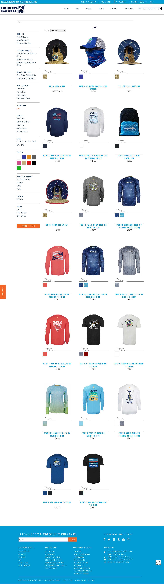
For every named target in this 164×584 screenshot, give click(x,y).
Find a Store (106, 2)
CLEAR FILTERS (28, 226)
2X (29, 141)
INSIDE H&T (129, 8)
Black (34, 162)
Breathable (20, 118)
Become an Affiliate (82, 568)
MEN (77, 8)
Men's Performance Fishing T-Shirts (27, 54)
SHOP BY (114, 8)
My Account (121, 2)
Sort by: (47, 30)
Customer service (139, 2)
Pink (19, 162)
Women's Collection (24, 43)
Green (19, 168)
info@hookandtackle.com (118, 562)
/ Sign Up (92, 2)
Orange (29, 157)
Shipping (22, 554)
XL (26, 141)
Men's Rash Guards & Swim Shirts (26, 63)
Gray (34, 157)
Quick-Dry (20, 125)
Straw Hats (21, 88)
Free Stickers (24, 565)
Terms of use (68, 581)
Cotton (19, 189)
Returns (22, 557)
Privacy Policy (80, 581)
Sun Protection (22, 131)
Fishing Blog (79, 557)
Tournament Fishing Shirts (56, 565)
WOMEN (89, 8)
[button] (3, 292)
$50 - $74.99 (21, 215)
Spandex (20, 182)
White (19, 157)
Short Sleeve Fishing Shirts (26, 75)
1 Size (34, 141)
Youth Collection (23, 36)
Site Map (91, 581)
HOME (66, 8)
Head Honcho (21, 95)
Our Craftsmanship (82, 554)
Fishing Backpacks (23, 98)
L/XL (22, 145)
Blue (24, 157)
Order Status (24, 552)
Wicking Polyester (23, 179)
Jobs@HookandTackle (83, 571)
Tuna (18, 108)
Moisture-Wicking (23, 121)
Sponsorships (79, 560)
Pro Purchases (51, 568)
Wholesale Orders (81, 574)
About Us (77, 552)
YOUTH (101, 8)
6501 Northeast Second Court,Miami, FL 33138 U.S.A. (120, 553)
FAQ (20, 560)
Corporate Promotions (54, 563)
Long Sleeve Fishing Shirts (26, 78)
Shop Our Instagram (53, 560)
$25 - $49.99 (21, 212)
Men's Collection (23, 40)
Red (29, 162)
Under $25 (20, 209)
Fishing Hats (21, 91)
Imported (20, 199)
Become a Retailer (52, 557)
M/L (18, 145)
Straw (19, 185)
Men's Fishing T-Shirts (24, 59)
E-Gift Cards (50, 554)
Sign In (84, 2)
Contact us (23, 563)
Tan (24, 162)
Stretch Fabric (22, 128)
